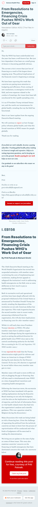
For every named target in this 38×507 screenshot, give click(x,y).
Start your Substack (14, 498)
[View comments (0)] (11, 40)
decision (11, 328)
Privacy (19, 491)
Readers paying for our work (25, 156)
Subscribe (26, 3)
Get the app (29, 498)
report (19, 123)
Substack (9, 503)
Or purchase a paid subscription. (19, 478)
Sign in (34, 3)
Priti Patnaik (10, 34)
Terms (25, 491)
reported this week (14, 351)
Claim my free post (19, 473)
